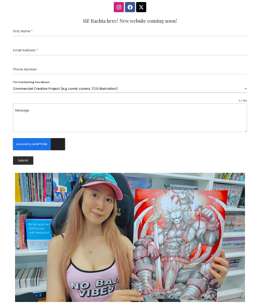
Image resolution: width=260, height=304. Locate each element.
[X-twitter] (141, 7)
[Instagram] (119, 7)
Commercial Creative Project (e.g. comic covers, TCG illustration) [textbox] (65, 88)
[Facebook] (130, 7)
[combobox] (130, 89)
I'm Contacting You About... (32, 82)
